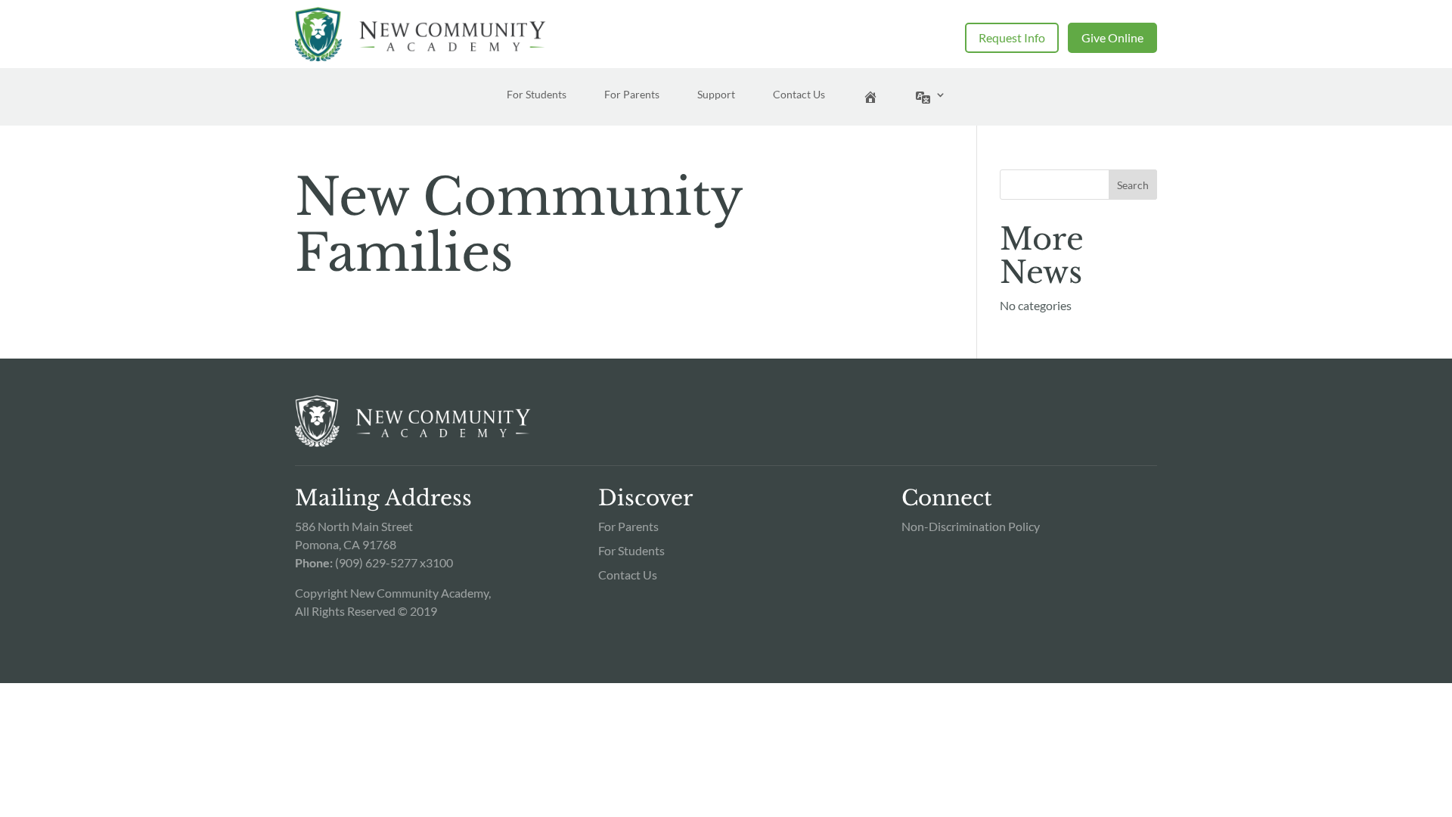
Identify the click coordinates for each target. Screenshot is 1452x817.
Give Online (1112, 37)
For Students (536, 95)
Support (716, 95)
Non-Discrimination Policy (970, 526)
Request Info (1012, 37)
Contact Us (799, 95)
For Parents (631, 95)
